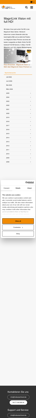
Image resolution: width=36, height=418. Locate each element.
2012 (7, 146)
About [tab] (29, 188)
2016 (7, 129)
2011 (7, 150)
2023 (7, 101)
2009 (7, 158)
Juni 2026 (9, 81)
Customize (17, 227)
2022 (7, 105)
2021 (7, 109)
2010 (7, 154)
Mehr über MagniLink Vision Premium (16, 67)
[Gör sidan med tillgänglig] (32, 2)
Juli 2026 (9, 77)
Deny (18, 233)
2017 (7, 125)
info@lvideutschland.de (18, 397)
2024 (7, 97)
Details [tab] (18, 188)
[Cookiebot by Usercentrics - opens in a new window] (25, 182)
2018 (7, 121)
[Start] (8, 7)
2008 (7, 162)
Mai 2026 (9, 85)
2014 (7, 137)
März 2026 (9, 89)
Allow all (18, 221)
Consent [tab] (6, 188)
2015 (7, 133)
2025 (7, 93)
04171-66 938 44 (18, 402)
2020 (7, 113)
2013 (7, 142)
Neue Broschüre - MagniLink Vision (16, 64)
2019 (7, 117)
